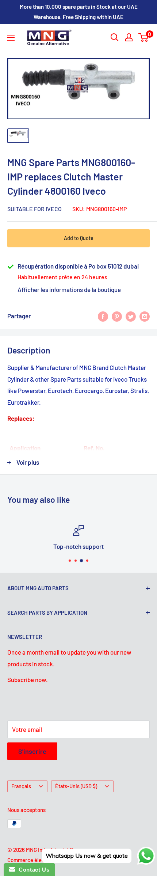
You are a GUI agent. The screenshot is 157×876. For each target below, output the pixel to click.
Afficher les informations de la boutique (69, 289)
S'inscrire (32, 751)
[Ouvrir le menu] (11, 38)
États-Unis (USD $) (76, 786)
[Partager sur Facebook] (103, 316)
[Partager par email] (144, 316)
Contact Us (32, 869)
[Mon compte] (129, 37)
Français (21, 786)
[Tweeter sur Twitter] (131, 316)
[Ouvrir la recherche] (115, 37)
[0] (143, 37)
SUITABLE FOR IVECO (34, 208)
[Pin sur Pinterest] (117, 316)
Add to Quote (78, 238)
